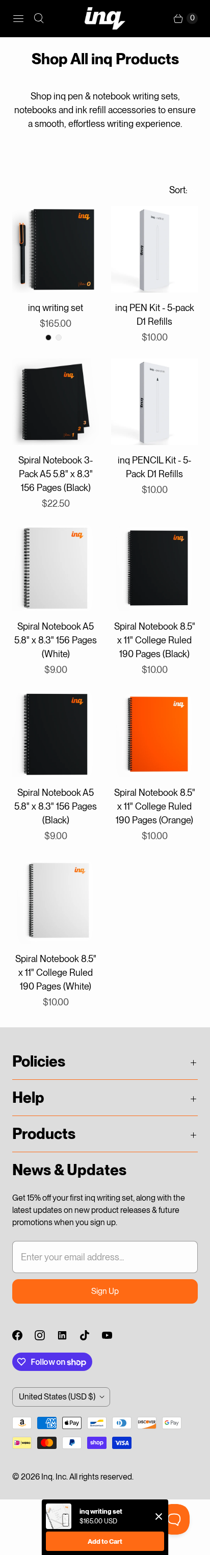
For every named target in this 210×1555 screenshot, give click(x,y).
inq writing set (55, 307)
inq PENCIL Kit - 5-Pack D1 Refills (154, 467)
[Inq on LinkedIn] (68, 1335)
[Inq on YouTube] (113, 1335)
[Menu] (18, 18)
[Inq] (105, 18)
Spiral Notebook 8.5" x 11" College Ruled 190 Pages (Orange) (154, 806)
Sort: (175, 190)
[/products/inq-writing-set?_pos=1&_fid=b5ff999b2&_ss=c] (55, 249)
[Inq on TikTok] (91, 1335)
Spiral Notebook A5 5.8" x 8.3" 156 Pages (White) (55, 640)
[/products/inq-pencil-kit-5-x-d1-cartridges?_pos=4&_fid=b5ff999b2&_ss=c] (154, 401)
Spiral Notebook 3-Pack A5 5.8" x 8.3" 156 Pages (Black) (55, 474)
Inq (46, 1477)
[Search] (39, 18)
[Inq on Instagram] (46, 1335)
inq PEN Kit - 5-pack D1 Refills (154, 314)
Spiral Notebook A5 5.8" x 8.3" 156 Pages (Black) (55, 806)
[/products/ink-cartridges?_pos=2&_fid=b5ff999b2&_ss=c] (154, 249)
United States (57, 1397)
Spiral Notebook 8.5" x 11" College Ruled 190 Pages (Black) (154, 640)
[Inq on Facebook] (23, 1335)
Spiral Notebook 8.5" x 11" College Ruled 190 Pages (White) (55, 972)
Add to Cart (105, 1541)
